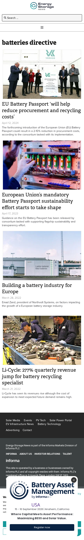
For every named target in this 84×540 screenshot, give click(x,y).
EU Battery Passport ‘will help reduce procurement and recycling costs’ (41, 110)
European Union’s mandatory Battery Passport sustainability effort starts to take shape (37, 201)
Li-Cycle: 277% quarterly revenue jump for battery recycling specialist (39, 376)
